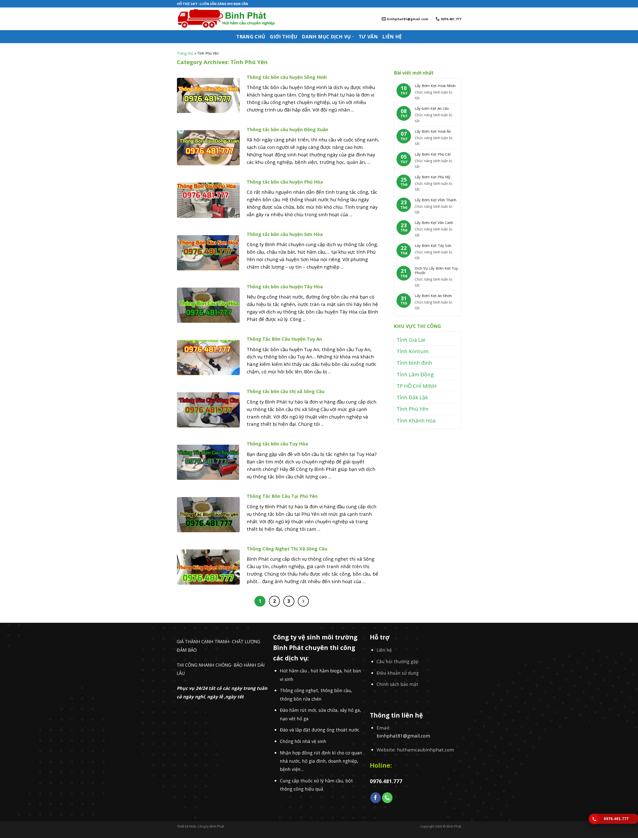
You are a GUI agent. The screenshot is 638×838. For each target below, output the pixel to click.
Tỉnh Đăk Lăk (412, 397)
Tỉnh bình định (414, 362)
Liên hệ (392, 36)
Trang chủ (250, 36)
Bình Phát (454, 826)
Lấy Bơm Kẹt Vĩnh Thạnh (435, 200)
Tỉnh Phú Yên (413, 408)
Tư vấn (368, 36)
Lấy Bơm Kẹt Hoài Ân (433, 131)
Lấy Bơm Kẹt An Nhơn (433, 295)
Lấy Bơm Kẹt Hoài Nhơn (435, 85)
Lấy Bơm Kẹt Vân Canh (434, 222)
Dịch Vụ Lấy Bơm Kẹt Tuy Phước (436, 270)
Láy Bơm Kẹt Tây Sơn (433, 245)
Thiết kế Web (186, 826)
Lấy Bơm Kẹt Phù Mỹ (432, 177)
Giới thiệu (284, 36)
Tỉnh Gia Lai (411, 339)
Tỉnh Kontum (412, 351)
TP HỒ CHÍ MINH (417, 385)
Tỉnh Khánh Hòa (416, 420)
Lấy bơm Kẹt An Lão (432, 108)
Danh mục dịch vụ (326, 36)
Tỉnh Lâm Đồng (415, 374)
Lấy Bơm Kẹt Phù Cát (433, 154)
